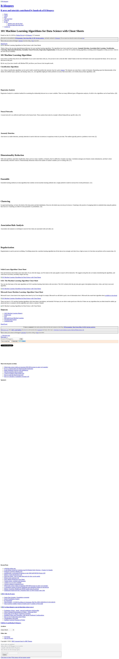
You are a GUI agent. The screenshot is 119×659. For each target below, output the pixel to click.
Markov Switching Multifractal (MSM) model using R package (21, 589)
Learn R (6, 20)
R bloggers (29, 35)
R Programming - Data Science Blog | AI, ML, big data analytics (29, 38)
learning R (39, 330)
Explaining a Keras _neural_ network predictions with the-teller (21, 610)
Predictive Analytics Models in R (13, 571)
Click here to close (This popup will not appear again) (15, 657)
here (83, 38)
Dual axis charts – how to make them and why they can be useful (22, 576)
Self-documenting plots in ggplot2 (13, 372)
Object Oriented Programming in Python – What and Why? (20, 612)
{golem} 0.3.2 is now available (12, 582)
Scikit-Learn (7, 315)
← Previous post (5, 335)
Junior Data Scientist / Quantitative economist (16, 597)
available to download (111, 295)
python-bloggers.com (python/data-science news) (19, 607)
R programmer (8, 600)
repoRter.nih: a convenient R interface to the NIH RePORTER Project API (24, 573)
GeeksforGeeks (8, 321)
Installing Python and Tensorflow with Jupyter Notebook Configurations (24, 615)
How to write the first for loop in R (13, 375)
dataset (63, 70)
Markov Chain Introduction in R (13, 574)
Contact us (7, 26)
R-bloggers (57, 38)
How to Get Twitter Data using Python (15, 617)
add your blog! (8, 19)
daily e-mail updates (16, 330)
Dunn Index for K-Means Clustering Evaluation (17, 613)
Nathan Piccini (20, 35)
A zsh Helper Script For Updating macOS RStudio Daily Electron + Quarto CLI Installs (28, 570)
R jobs (6, 22)
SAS (5, 316)
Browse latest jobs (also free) (16, 25)
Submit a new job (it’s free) (15, 23)
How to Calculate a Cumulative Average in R (16, 376)
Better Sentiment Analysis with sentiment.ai (16, 370)
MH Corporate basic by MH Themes (22, 641)
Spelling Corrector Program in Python (14, 620)
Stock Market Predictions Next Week (14, 579)
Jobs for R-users (10, 594)
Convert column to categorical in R (13, 584)
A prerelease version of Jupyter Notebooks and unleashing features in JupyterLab (26, 587)
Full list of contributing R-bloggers (11, 623)
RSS (5, 17)
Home (6, 14)
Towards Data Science (10, 319)
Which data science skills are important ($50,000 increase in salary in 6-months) (26, 367)
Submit (4, 654)
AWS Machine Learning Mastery (13, 313)
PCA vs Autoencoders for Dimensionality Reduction (18, 368)
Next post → (4, 337)
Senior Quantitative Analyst (11, 599)
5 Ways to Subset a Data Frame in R (14, 373)
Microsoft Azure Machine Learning (14, 318)
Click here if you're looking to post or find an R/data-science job (69, 330)
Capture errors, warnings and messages (15, 581)
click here (20, 40)
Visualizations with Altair (11, 618)
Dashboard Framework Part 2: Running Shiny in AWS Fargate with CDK (24, 590)
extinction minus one (10, 568)
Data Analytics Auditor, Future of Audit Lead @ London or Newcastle (23, 603)
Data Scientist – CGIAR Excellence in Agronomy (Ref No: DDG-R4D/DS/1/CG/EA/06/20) (29, 602)
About (6, 15)
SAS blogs (7, 636)
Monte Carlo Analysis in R (11, 578)
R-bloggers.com (4, 330)
